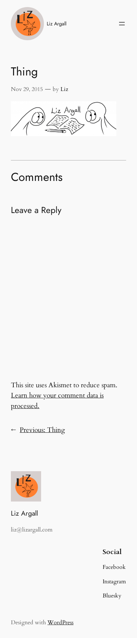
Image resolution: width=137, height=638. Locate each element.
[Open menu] (122, 23)
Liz (64, 89)
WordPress (60, 622)
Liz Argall (56, 23)
